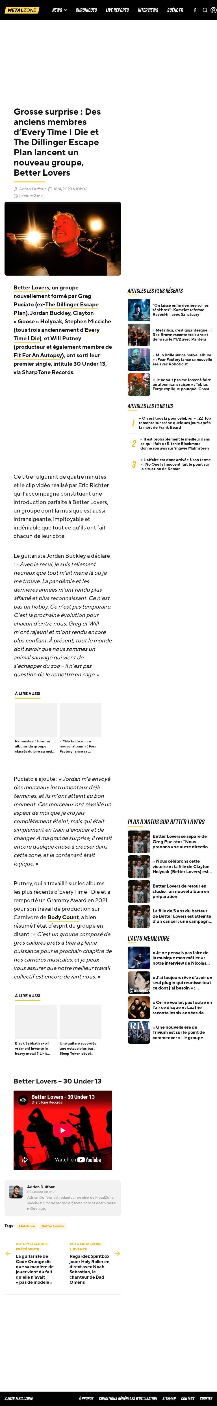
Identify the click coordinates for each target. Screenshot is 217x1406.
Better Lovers (31, 287)
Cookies (206, 1398)
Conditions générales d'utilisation (128, 1398)
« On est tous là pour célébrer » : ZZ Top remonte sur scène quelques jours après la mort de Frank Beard (175, 423)
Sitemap (169, 1398)
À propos (86, 1398)
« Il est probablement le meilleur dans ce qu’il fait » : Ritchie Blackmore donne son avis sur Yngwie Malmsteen (175, 444)
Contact (187, 1398)
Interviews (148, 10)
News (57, 10)
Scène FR (175, 10)
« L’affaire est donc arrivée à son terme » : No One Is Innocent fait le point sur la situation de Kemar (175, 464)
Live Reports (117, 10)
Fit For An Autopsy (38, 355)
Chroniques (86, 10)
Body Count (63, 917)
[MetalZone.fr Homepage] (22, 10)
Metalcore (27, 1226)
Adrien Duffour (32, 189)
